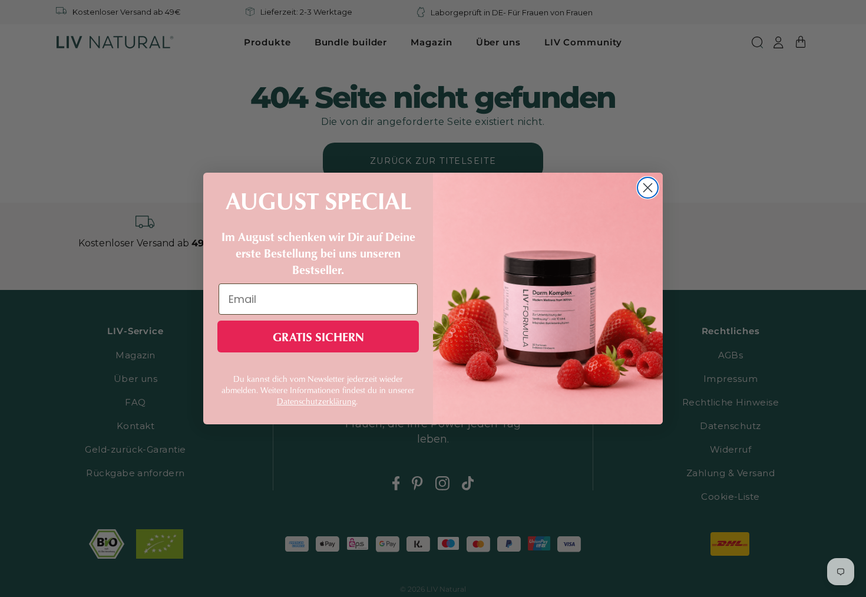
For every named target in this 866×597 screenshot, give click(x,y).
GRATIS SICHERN (318, 336)
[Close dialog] (647, 187)
